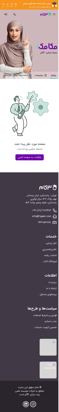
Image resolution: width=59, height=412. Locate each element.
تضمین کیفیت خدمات (46, 327)
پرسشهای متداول (48, 294)
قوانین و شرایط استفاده (45, 315)
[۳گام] (45, 14)
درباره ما (53, 282)
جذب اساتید (50, 321)
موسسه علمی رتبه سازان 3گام (27, 392)
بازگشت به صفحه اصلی (29, 157)
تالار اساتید (51, 243)
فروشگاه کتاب (50, 261)
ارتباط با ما (51, 288)
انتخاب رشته (50, 255)
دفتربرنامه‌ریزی (49, 249)
